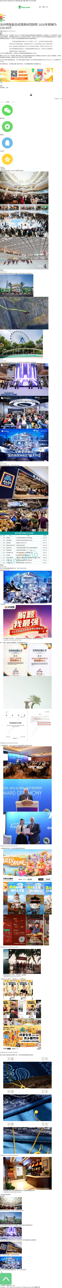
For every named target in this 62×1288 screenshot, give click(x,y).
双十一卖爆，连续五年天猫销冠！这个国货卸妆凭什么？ (14, 642)
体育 (9, 0)
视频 (19, 0)
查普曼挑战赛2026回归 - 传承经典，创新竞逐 (14, 975)
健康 (24, 0)
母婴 (17, 0)
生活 (14, 0)
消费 (27, 0)
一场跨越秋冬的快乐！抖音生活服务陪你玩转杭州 (12, 848)
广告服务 (7, 1285)
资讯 (4, 0)
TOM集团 (2, 1285)
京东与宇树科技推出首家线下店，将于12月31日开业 (13, 568)
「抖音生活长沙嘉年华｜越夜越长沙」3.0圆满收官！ (13, 979)
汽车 (29, 0)
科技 (32, 0)
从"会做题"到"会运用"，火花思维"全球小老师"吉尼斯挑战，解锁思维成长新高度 (23, 638)
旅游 (11, 0)
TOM (4, 640)
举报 (1, 86)
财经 (22, 0)
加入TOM (12, 1285)
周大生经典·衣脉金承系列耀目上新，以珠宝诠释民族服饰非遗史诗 (16, 1055)
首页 (1, 0)
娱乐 (6, 0)
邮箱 (35, 0)
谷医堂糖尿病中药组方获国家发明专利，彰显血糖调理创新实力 (19, 1190)
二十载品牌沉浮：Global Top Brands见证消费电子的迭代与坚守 (16, 745)
